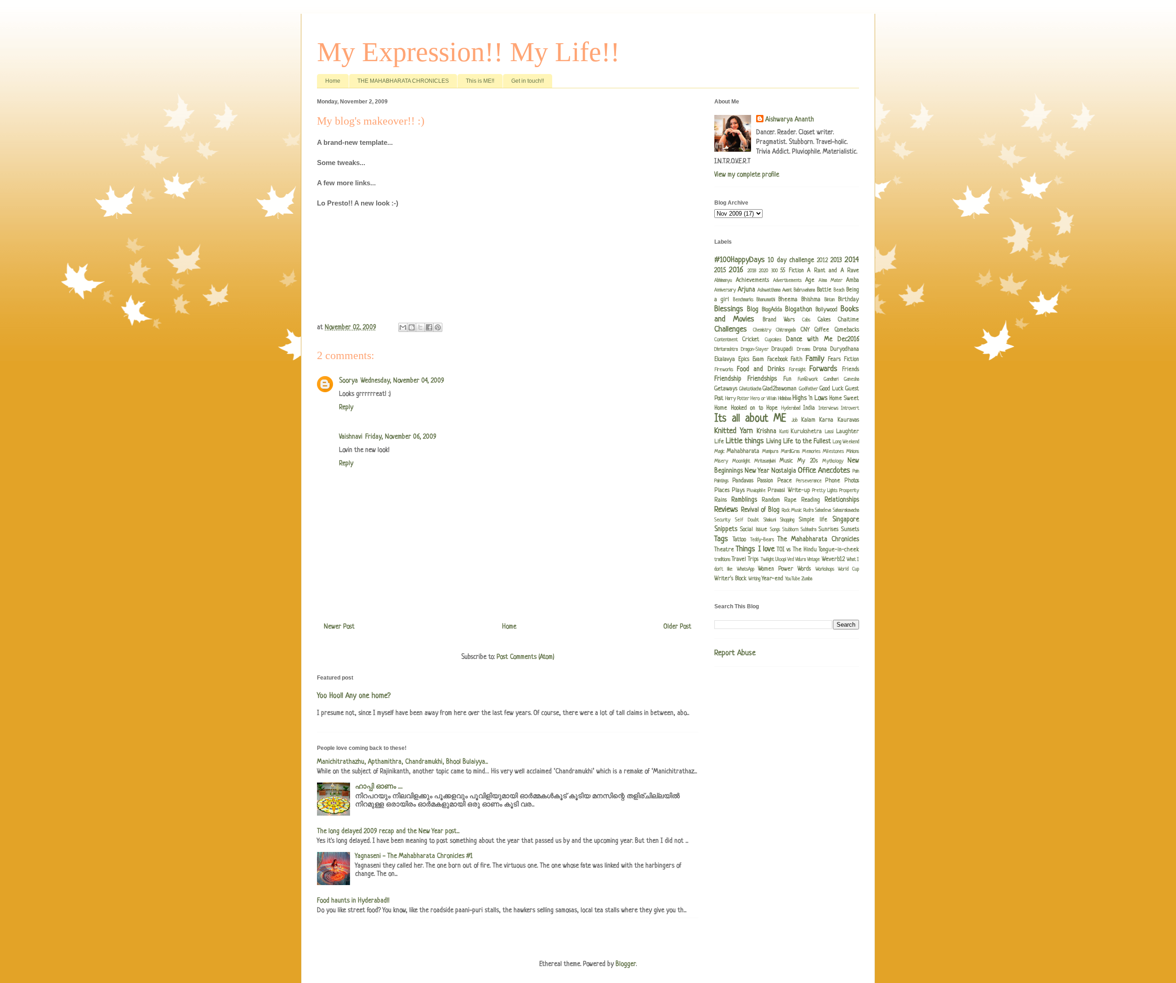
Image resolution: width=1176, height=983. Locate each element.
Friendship (727, 379)
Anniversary (725, 290)
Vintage (813, 559)
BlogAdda (772, 310)
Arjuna (746, 289)
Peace (784, 481)
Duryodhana (845, 349)
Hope (772, 408)
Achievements (752, 280)
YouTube (792, 579)
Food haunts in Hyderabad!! (353, 900)
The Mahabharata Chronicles (818, 539)
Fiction (851, 359)
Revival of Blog (760, 510)
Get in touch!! (527, 81)
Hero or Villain (763, 398)
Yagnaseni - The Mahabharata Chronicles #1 (414, 856)
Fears (834, 359)
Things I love (755, 549)
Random (771, 500)
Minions (852, 451)
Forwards (823, 369)
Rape (790, 500)
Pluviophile (756, 490)
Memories (811, 451)
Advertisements (787, 280)
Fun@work (807, 379)
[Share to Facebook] (429, 327)
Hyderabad (790, 408)
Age (809, 280)
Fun (787, 379)
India (809, 408)
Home (332, 81)
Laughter (847, 432)
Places (721, 490)
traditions (722, 559)
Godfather (808, 389)
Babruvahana (804, 290)
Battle (824, 290)
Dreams (803, 349)
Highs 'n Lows (809, 398)
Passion (765, 481)
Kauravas (848, 420)
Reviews (726, 509)
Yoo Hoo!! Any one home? (353, 696)
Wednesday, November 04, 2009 (402, 380)
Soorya (348, 380)
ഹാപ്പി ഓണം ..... (378, 786)
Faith (797, 359)
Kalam (808, 420)
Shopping (787, 520)
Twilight (767, 559)
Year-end (772, 579)
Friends (850, 369)
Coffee (821, 330)
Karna (826, 420)
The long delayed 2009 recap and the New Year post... (388, 831)
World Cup (848, 569)
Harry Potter (737, 398)
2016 (736, 270)
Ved (790, 559)
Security (722, 520)
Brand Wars (779, 320)
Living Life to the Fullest (798, 441)
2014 (852, 260)
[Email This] (402, 327)
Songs (775, 529)
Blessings (728, 309)
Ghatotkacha (750, 389)
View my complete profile (746, 174)
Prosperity (849, 490)
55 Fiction (791, 271)
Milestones (833, 451)
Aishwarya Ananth (789, 119)
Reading (810, 500)
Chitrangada (786, 330)
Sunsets (850, 529)
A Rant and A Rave (833, 271)
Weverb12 (833, 559)
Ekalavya (724, 359)
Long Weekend (846, 442)
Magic (719, 451)
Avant (787, 290)
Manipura (770, 451)
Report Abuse (735, 653)
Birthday (848, 300)
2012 (822, 260)
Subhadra (808, 529)
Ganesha (851, 379)
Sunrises (828, 529)
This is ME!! (480, 81)
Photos (851, 481)
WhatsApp (745, 569)
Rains (720, 500)
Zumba (807, 579)
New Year (757, 470)
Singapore (845, 519)
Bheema (787, 300)
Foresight (797, 369)
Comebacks (847, 330)
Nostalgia (783, 470)
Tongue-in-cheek (839, 550)
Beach (839, 290)
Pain (856, 471)
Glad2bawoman (780, 389)
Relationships (842, 499)
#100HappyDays (739, 260)
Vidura (800, 559)
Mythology (832, 461)
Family (815, 358)
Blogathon (798, 309)
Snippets (725, 529)
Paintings (721, 481)
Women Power (775, 569)
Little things (745, 441)
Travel (739, 559)
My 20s (807, 461)
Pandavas (742, 481)
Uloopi (780, 559)
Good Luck (831, 389)
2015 (720, 270)
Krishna (766, 431)
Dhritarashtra (726, 349)
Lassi (829, 431)
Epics (743, 359)
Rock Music (792, 510)
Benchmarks (743, 300)
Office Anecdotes (824, 470)
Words (804, 569)
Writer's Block (730, 579)
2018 (751, 271)
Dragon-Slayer (755, 349)
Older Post (677, 626)
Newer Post (339, 626)
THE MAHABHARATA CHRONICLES (403, 81)
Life (719, 442)
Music (786, 461)
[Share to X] (420, 327)
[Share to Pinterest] (437, 327)
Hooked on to (747, 408)
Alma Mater (830, 280)
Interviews (828, 408)
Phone (832, 481)
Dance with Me (809, 339)
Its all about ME (750, 419)
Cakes (824, 320)
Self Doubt (747, 520)
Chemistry (762, 330)
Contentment (726, 340)
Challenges (730, 329)
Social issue (753, 529)
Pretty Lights (824, 490)
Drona (820, 349)
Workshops (824, 569)
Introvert (850, 408)
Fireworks (723, 369)
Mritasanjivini (764, 461)
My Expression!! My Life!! (468, 52)
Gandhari (831, 379)
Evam (758, 359)
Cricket (750, 340)
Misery (721, 461)
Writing (754, 579)
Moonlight (741, 461)
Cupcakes (773, 340)
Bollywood (826, 310)
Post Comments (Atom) (525, 657)
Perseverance (809, 481)
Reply (346, 407)
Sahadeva (823, 510)
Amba (852, 280)
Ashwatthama (769, 290)
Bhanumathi (766, 300)
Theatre (724, 550)
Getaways (725, 389)
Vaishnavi (350, 436)
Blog (752, 309)
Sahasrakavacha (846, 510)
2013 (836, 260)
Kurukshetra (806, 432)
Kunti (784, 431)
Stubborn (790, 529)
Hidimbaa (784, 398)
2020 (763, 271)
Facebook (777, 359)
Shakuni (769, 520)
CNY (805, 330)
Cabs (806, 320)
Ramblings (744, 499)
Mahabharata (743, 451)
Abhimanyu (723, 280)
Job (794, 420)
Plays (738, 490)
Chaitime (848, 320)
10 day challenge (791, 260)
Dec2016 (848, 339)
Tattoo (739, 540)
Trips (753, 559)
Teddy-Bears (762, 540)
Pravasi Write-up (788, 490)
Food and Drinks (760, 369)
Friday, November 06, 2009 (400, 436)
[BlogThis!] (411, 327)
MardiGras (790, 451)
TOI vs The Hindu (797, 550)
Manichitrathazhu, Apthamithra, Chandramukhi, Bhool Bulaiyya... (402, 762)
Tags (721, 539)
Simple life (813, 520)
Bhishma (810, 300)
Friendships (762, 379)
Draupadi (782, 349)
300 (774, 271)
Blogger (626, 964)
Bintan (830, 300)
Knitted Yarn (733, 431)
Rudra (808, 510)
